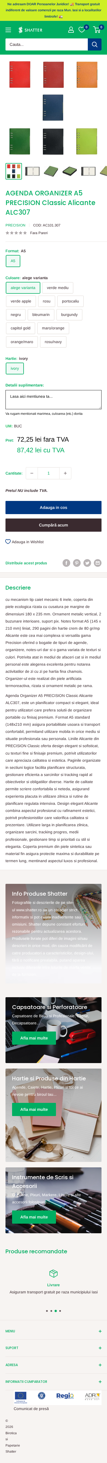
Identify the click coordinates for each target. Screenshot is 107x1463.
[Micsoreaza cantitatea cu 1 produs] (32, 473)
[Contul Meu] (71, 30)
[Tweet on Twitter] (87, 563)
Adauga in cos (53, 507)
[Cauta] (95, 44)
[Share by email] (98, 563)
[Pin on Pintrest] (77, 563)
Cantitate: (13, 473)
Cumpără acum (53, 525)
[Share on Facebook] (66, 563)
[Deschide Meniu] (8, 30)
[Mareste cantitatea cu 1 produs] (65, 473)
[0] (97, 29)
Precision (15, 225)
